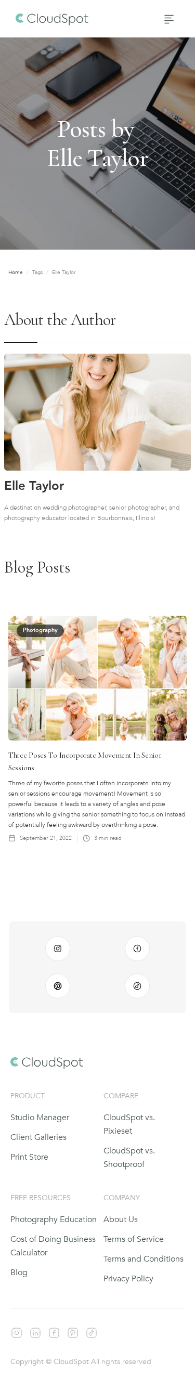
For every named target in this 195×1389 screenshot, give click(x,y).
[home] (49, 18)
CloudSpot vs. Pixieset (129, 1124)
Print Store (29, 1157)
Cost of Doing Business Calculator (53, 1246)
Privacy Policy (128, 1278)
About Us (120, 1219)
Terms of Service (133, 1239)
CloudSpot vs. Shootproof (129, 1157)
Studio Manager (39, 1117)
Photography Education (53, 1219)
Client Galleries (38, 1137)
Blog (19, 1272)
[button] (169, 19)
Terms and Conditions (143, 1259)
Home (15, 272)
